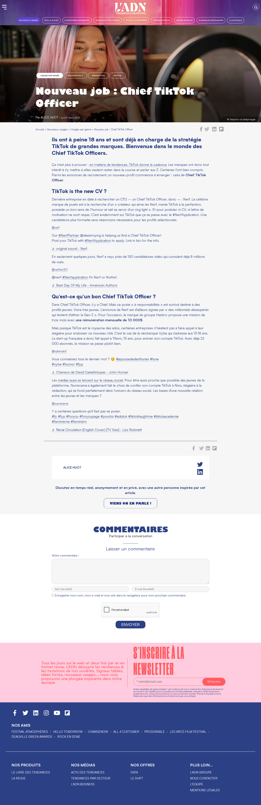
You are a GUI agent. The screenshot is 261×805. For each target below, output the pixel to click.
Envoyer (130, 624)
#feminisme (61, 421)
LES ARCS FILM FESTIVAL (188, 732)
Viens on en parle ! (130, 503)
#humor (68, 364)
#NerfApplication (98, 240)
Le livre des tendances (30, 772)
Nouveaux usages (28, 20)
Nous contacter (203, 778)
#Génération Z (75, 75)
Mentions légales (205, 790)
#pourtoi (107, 416)
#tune (154, 359)
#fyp (79, 364)
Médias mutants (184, 20)
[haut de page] (254, 800)
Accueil (40, 129)
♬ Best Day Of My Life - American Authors (84, 285)
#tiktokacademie (166, 416)
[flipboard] (221, 130)
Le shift (136, 778)
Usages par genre (49, 75)
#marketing (98, 75)
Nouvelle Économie (136, 20)
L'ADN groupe (201, 772)
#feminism (79, 421)
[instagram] (46, 715)
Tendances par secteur (90, 778)
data (134, 772)
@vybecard (59, 351)
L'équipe (196, 784)
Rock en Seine (68, 736)
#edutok (121, 416)
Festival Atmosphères (29, 732)
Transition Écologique (108, 20)
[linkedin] (214, 130)
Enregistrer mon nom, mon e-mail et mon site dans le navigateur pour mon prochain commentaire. (120, 595)
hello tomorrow (68, 732)
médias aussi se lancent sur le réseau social (90, 380)
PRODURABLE (154, 732)
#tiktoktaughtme (140, 416)
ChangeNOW (98, 732)
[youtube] (57, 715)
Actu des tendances (88, 772)
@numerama (60, 403)
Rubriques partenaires (211, 20)
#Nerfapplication (75, 277)
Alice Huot (49, 117)
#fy (54, 416)
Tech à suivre (51, 20)
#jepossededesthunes (132, 359)
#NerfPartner (68, 235)
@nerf (55, 227)
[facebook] (201, 130)
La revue (18, 778)
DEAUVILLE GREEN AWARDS (31, 736)
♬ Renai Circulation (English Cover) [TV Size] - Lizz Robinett (97, 430)
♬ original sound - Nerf (69, 248)
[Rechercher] (256, 7)
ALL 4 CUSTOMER (126, 732)
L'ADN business (83, 784)
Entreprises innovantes (77, 20)
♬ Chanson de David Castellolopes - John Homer (90, 372)
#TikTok (118, 75)
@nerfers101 (59, 269)
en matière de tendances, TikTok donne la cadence (128, 164)
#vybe (57, 364)
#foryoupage (89, 416)
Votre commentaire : (65, 555)
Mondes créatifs (161, 20)
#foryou (72, 416)
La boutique (235, 20)
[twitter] (206, 130)
